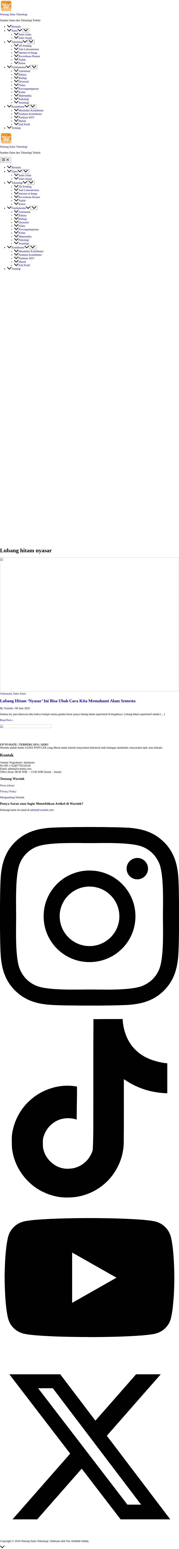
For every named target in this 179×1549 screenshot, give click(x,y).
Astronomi (6, 693)
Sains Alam (19, 693)
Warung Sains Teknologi (13, 14)
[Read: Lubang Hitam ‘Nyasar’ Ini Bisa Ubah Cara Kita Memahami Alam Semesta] (89, 690)
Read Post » (6, 720)
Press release (7, 785)
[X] (89, 1535)
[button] (19, 30)
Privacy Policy (8, 791)
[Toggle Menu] (25, 30)
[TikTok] (89, 1196)
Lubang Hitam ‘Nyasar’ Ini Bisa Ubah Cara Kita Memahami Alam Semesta (67, 701)
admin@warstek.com (41, 809)
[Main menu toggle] (5, 160)
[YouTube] (89, 1355)
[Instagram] (89, 1017)
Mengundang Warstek (12, 797)
